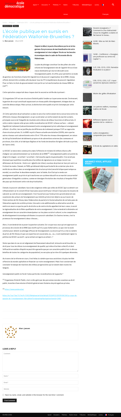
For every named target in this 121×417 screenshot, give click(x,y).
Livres (97, 5)
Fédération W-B (22, 23)
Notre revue (65, 9)
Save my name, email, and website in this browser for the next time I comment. (34, 395)
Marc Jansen (9, 41)
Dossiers (45, 5)
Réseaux (16, 26)
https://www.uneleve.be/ (14, 289)
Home (5, 23)
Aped (35, 5)
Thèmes (56, 5)
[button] (113, 5)
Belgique (12, 23)
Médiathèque (87, 5)
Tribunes (76, 5)
